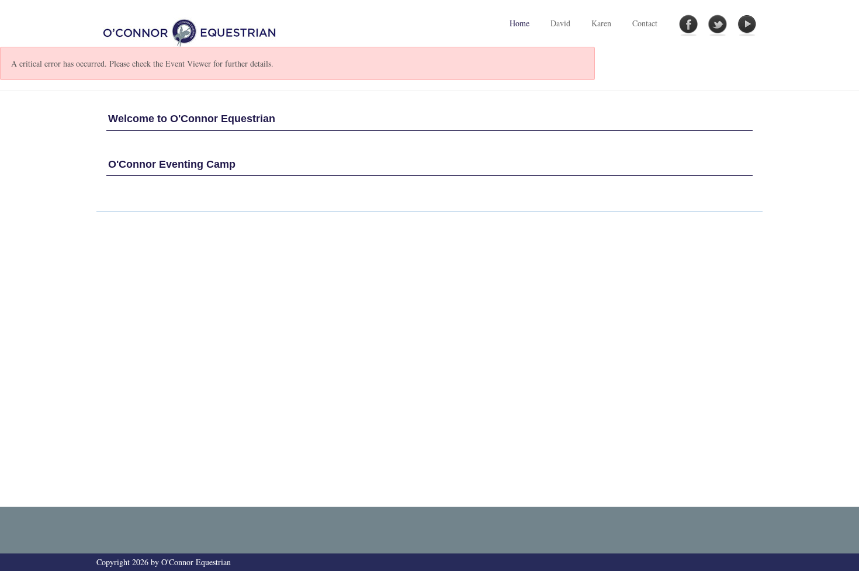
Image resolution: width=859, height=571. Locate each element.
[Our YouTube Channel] (746, 26)
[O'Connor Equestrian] (190, 31)
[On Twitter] (717, 26)
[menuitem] (560, 23)
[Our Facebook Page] (688, 26)
